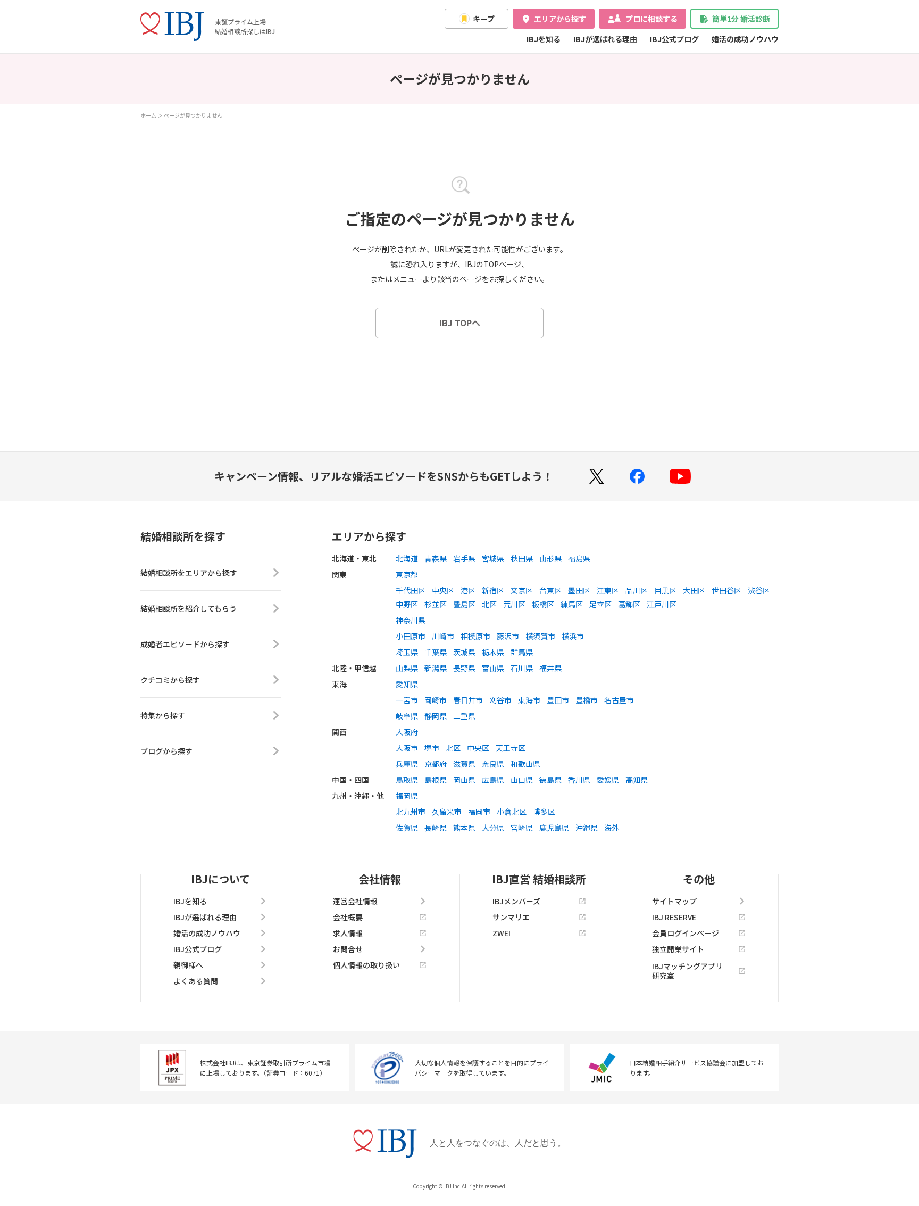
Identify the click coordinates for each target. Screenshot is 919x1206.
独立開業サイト (678, 949)
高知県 (636, 779)
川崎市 (443, 636)
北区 (489, 604)
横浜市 (573, 636)
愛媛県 (608, 779)
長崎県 (435, 827)
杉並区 (435, 604)
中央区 (443, 590)
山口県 (522, 779)
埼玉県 (407, 652)
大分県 (493, 827)
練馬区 (572, 604)
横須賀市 (540, 636)
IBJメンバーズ (516, 901)
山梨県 (407, 668)
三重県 (464, 716)
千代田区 (410, 590)
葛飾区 (629, 604)
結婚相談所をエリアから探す (188, 572)
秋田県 (522, 558)
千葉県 (435, 652)
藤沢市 (508, 636)
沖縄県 (586, 827)
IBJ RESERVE (674, 917)
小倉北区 (512, 811)
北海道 (407, 558)
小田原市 (410, 636)
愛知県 (407, 684)
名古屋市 (619, 700)
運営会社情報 (355, 901)
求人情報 (348, 933)
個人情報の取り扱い (366, 965)
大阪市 (407, 747)
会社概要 (348, 917)
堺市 (431, 747)
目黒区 (665, 590)
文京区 (522, 590)
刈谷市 (500, 700)
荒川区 (514, 604)
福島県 (579, 558)
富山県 (493, 668)
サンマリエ (511, 917)
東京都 (407, 574)
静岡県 (435, 716)
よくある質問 (195, 981)
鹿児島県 (554, 827)
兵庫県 (407, 763)
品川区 (636, 590)
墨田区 (579, 590)
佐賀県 (407, 827)
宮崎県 (522, 827)
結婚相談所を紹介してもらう (188, 608)
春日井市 (468, 700)
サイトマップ (674, 901)
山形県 (550, 558)
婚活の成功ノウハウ (745, 39)
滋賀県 (464, 763)
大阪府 (407, 732)
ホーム (148, 115)
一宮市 (407, 700)
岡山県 (464, 779)
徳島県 (550, 779)
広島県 (493, 779)
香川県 (579, 779)
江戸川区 (661, 604)
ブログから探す (166, 751)
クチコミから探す (170, 679)
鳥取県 (407, 779)
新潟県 (435, 668)
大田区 (694, 590)
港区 (468, 590)
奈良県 (493, 763)
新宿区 (493, 590)
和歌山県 (525, 763)
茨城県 (464, 652)
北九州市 (410, 811)
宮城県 (493, 558)
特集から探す (162, 715)
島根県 (435, 779)
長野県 (464, 668)
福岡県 (407, 795)
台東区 (550, 590)
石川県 (522, 668)
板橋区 (543, 604)
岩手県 (464, 558)
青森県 (435, 558)
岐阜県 (407, 716)
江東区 (608, 590)
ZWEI (501, 933)
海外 (611, 827)
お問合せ (348, 949)
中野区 (407, 604)
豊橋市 (586, 700)
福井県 (550, 668)
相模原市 (475, 636)
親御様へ (188, 965)
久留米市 (447, 811)
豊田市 (558, 700)
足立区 (600, 604)
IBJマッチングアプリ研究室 (687, 970)
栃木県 (493, 652)
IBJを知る (544, 39)
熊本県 (464, 827)
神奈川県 (410, 620)
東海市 (529, 700)
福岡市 (479, 811)
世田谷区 (726, 590)
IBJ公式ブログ (674, 39)
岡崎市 (435, 700)
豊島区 (464, 604)
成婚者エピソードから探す (185, 644)
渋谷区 (759, 590)
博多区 (544, 811)
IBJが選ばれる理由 (605, 39)
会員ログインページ (685, 933)
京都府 (435, 763)
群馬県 (522, 652)
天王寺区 (510, 747)
